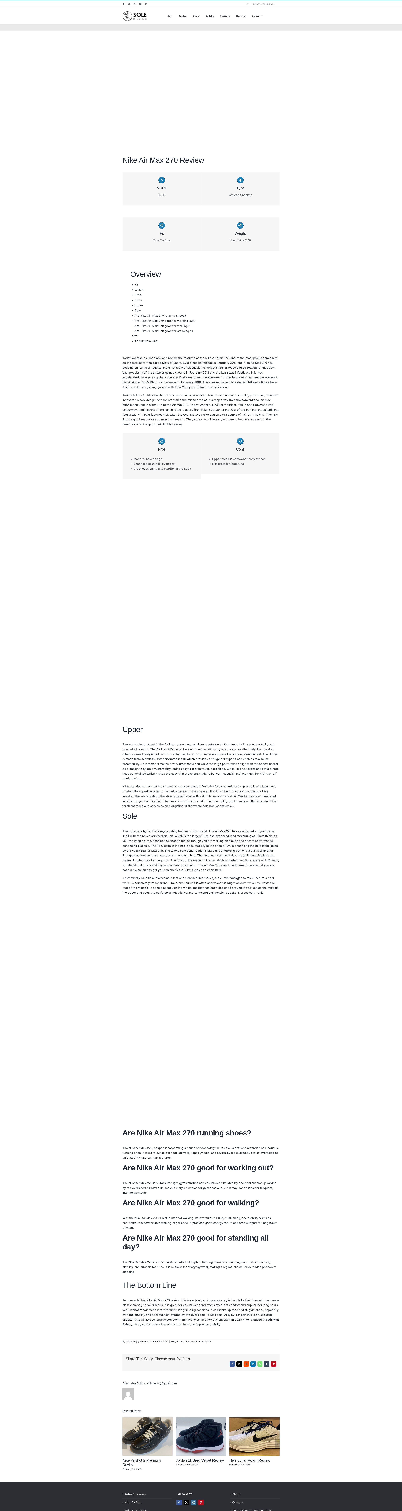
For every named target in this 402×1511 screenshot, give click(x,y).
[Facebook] (179, 1502)
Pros (138, 295)
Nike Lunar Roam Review (249, 1460)
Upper (139, 305)
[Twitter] (186, 1502)
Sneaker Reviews (185, 1341)
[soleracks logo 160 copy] (134, 11)
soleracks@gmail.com (137, 1341)
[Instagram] (193, 1502)
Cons (138, 300)
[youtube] (140, 4)
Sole (138, 310)
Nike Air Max (133, 1502)
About (236, 1494)
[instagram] (135, 4)
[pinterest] (146, 4)
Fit (136, 284)
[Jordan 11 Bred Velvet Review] (201, 1419)
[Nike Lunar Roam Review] (254, 1419)
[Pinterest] (201, 1502)
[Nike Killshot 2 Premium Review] (147, 1419)
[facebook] (123, 4)
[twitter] (129, 4)
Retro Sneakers (135, 1494)
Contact (237, 1502)
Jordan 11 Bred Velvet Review (200, 1460)
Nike (251, 382)
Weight (139, 289)
